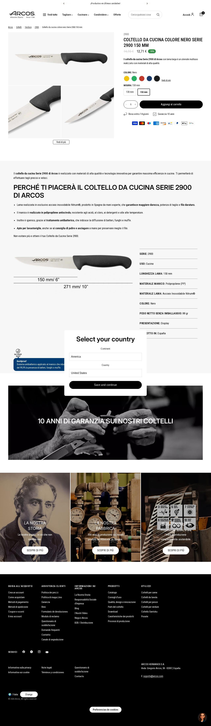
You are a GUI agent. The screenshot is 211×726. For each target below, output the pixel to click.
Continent (105, 348)
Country (105, 365)
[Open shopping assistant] (202, 717)
